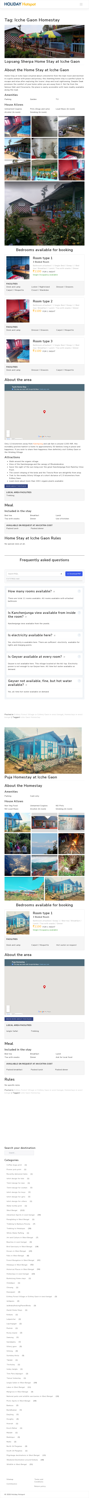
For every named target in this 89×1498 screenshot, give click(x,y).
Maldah (10, 1433)
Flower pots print (14, 1169)
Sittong (10, 1351)
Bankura (10, 1405)
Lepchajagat (12, 1324)
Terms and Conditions (38, 1480)
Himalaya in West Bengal (17, 1265)
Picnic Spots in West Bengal (18, 1401)
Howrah (10, 1424)
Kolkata (10, 1315)
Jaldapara (10, 1301)
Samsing (10, 1337)
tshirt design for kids (15, 1178)
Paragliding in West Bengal (18, 1219)
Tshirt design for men (16, 1183)
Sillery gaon (12, 1346)
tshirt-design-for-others (17, 1201)
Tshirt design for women (17, 1188)
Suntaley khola (13, 1355)
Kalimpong (38, 444)
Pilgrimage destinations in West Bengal (23, 1455)
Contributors (12, 1484)
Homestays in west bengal (18, 1274)
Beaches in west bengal (17, 1242)
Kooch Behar (12, 1428)
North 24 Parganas (14, 1446)
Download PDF (75, 574)
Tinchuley (11, 1365)
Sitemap (10, 1479)
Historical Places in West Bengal (20, 1269)
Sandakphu (11, 1342)
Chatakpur (11, 1283)
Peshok (10, 1328)
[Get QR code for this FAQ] (54, 591)
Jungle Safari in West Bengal (19, 1383)
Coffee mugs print (14, 1165)
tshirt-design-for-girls (16, 1197)
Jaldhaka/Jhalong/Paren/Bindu (19, 1306)
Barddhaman (12, 1410)
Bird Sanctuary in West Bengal (19, 1247)
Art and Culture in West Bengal (20, 1237)
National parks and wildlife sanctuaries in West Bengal (30, 1396)
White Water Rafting (15, 1233)
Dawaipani (11, 1292)
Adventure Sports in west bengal (21, 1215)
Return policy (40, 1486)
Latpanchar (11, 1319)
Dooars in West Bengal (16, 1251)
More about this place (16, 486)
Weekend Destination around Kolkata (22, 1460)
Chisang (10, 1287)
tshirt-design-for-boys (16, 1192)
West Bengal (12, 1210)
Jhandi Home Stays (14, 1310)
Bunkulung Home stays (16, 1278)
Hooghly (10, 1419)
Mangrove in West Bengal (17, 1392)
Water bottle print (14, 1206)
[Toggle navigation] (81, 4)
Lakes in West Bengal (16, 1387)
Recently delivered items (17, 1174)
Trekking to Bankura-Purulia (18, 1224)
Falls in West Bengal (15, 1256)
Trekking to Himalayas (16, 1228)
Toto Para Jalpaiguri (15, 1374)
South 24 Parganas (14, 1451)
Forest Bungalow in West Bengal (20, 1260)
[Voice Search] (61, 574)
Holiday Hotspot (18, 1494)
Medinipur (11, 1437)
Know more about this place (19, 1019)
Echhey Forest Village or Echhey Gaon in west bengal (39, 714)
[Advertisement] (25, 1125)
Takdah (10, 1360)
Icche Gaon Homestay (30, 717)
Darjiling (10, 1414)
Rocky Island (12, 1333)
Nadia (9, 1442)
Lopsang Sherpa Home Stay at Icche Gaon (42, 61)
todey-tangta (12, 1369)
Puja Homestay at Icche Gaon (31, 777)
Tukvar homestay (14, 1378)
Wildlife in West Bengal (17, 1464)
